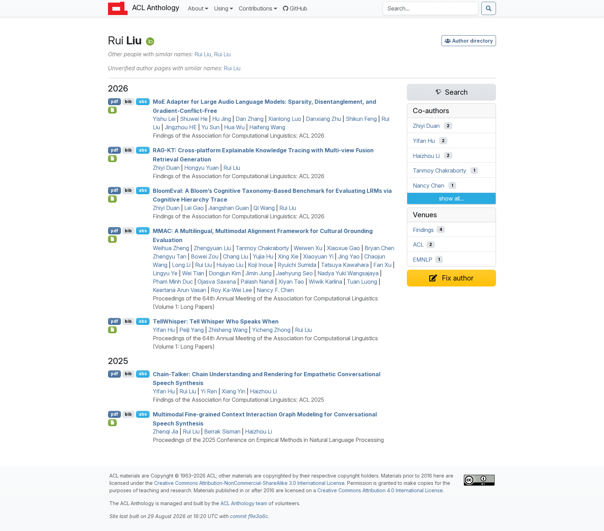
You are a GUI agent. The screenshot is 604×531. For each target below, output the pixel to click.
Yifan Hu (164, 329)
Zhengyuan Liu (212, 248)
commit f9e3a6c (249, 516)
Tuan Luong (362, 281)
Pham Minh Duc (173, 281)
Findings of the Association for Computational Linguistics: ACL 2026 (238, 135)
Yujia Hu (263, 256)
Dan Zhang (250, 118)
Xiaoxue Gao (343, 248)
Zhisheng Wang (227, 329)
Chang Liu (235, 256)
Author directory (472, 41)
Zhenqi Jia (165, 431)
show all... (451, 198)
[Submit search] (488, 8)
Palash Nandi (257, 281)
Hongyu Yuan (201, 167)
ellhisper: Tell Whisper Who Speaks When (216, 321)
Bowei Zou (204, 256)
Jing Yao (349, 256)
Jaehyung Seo (294, 273)
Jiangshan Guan (228, 207)
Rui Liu (202, 54)
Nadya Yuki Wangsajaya (348, 273)
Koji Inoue (260, 264)
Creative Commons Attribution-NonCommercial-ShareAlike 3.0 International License (249, 483)
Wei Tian (193, 273)
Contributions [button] (255, 8)
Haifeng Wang (267, 127)
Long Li (181, 264)
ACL (418, 244)
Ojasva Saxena (216, 281)
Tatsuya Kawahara (345, 264)
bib (128, 101)
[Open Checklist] (112, 110)
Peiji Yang (191, 329)
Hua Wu (234, 127)
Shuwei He (194, 118)
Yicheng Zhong (271, 329)
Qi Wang (264, 207)
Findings (423, 229)
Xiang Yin (233, 391)
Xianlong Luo (284, 118)
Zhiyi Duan (166, 167)
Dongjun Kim (225, 273)
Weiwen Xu (308, 248)
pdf (114, 101)
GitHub (298, 8)
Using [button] (221, 8)
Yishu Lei (164, 118)
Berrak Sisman (222, 431)
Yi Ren (209, 391)
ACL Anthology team (244, 503)
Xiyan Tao (291, 281)
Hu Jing (221, 118)
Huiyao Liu (229, 264)
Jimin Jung (258, 273)
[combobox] (431, 8)
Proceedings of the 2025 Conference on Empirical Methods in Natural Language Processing (268, 439)
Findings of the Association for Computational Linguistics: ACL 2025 (238, 399)
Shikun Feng (361, 118)
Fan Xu (382, 264)
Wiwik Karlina (325, 281)
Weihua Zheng (171, 248)
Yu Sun (210, 127)
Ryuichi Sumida (297, 264)
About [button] (195, 8)
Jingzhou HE (181, 127)
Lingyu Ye (165, 273)
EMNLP (422, 259)
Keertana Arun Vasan (179, 289)
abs (143, 101)
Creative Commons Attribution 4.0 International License (380, 490)
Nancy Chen (428, 185)
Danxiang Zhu (323, 118)
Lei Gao (194, 207)
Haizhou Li (263, 391)
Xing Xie (288, 256)
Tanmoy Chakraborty (262, 248)
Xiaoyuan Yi (318, 256)
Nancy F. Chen (275, 289)
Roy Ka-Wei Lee (231, 289)
